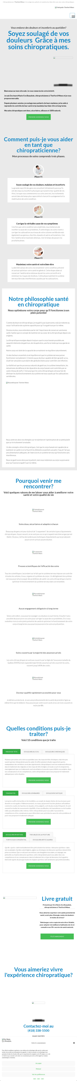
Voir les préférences (38, 1074)
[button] (74, 1043)
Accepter (39, 1063)
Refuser (38, 1069)
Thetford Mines (19, 2)
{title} (34, 1078)
